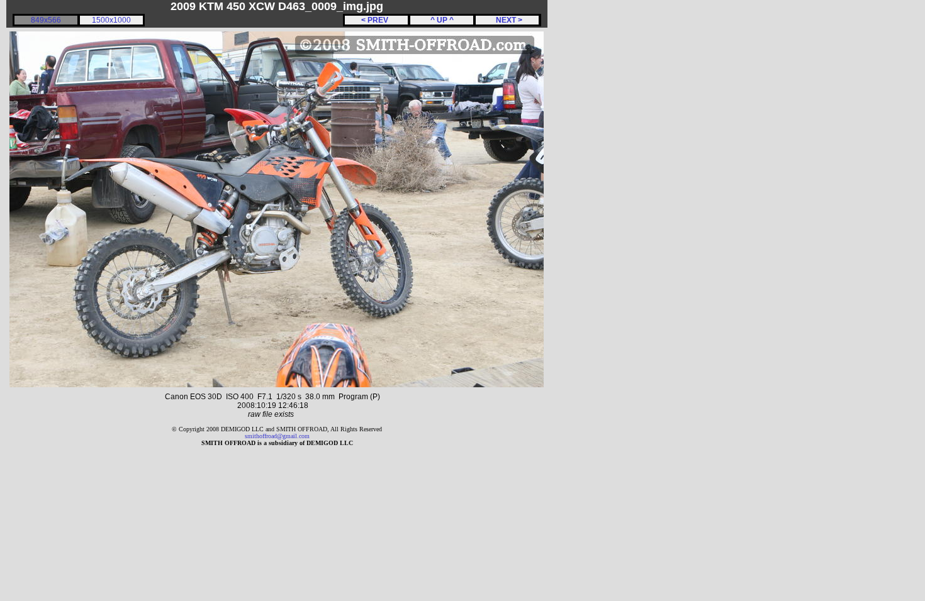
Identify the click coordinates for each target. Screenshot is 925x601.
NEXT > (507, 20)
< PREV (377, 20)
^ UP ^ (442, 20)
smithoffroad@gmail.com (277, 436)
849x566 (46, 20)
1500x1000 (111, 20)
